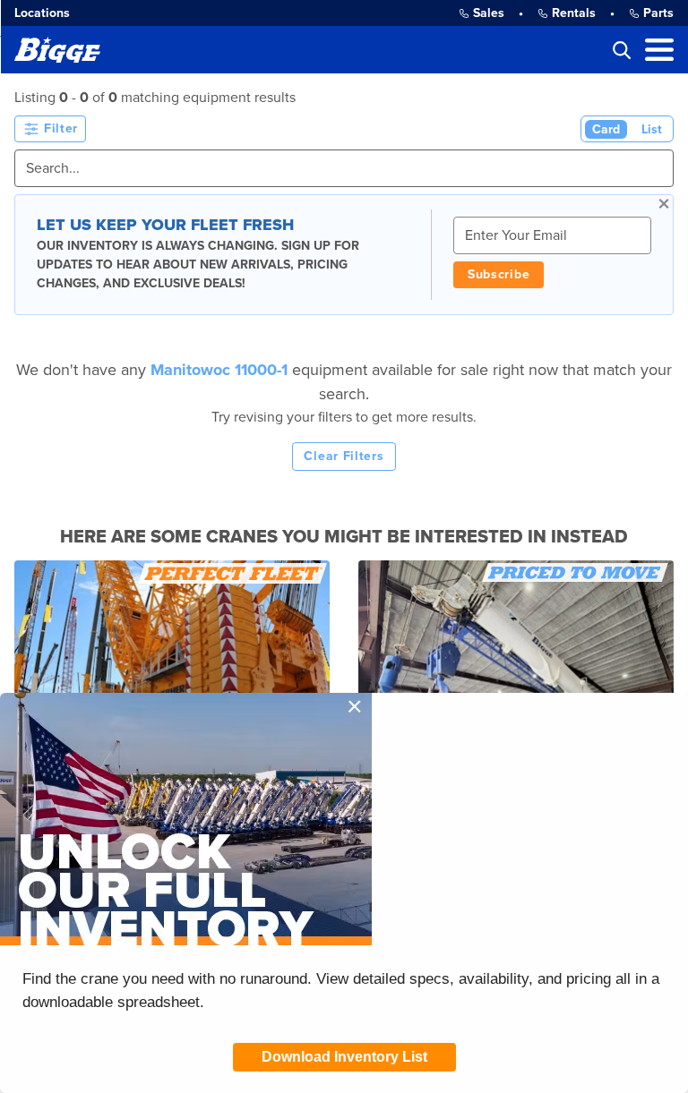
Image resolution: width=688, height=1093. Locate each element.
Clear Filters (343, 456)
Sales (488, 13)
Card (606, 129)
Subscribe (498, 274)
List (651, 129)
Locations (42, 13)
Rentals (574, 13)
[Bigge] (57, 49)
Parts (658, 13)
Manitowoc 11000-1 (221, 370)
